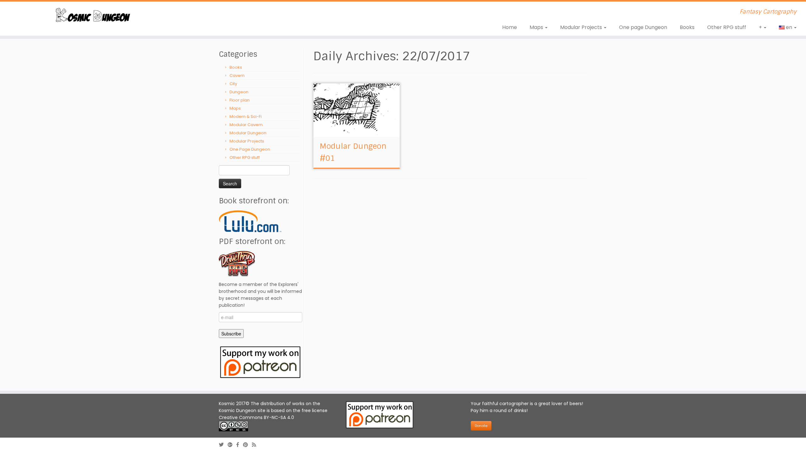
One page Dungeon (643, 27)
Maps (537, 27)
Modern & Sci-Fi (246, 116)
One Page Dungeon (250, 149)
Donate (481, 425)
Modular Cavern (246, 125)
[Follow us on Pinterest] (247, 444)
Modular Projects (581, 27)
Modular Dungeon (248, 133)
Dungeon (239, 92)
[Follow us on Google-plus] (232, 444)
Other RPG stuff (726, 27)
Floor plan (240, 100)
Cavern (237, 76)
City (233, 84)
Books (687, 27)
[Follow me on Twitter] (223, 444)
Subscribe (231, 333)
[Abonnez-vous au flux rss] (256, 444)
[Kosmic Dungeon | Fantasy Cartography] (93, 16)
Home (509, 27)
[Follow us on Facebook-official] (239, 444)
